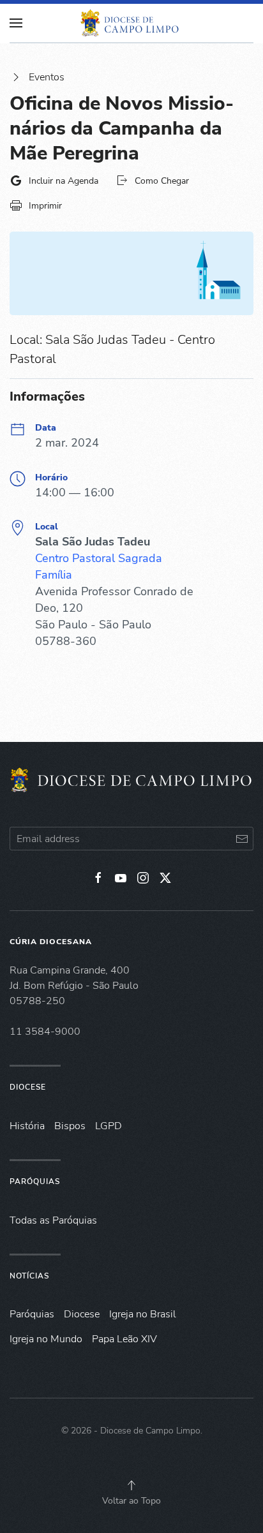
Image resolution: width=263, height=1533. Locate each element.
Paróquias (35, 1181)
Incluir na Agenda (63, 181)
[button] (131, 1485)
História (27, 1126)
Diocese (28, 1087)
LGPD (108, 1126)
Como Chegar (162, 181)
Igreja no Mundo (46, 1339)
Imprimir (45, 206)
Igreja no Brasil (142, 1314)
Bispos (70, 1126)
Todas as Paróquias (53, 1220)
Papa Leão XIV (124, 1339)
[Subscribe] (241, 838)
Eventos (46, 77)
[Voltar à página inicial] (131, 23)
